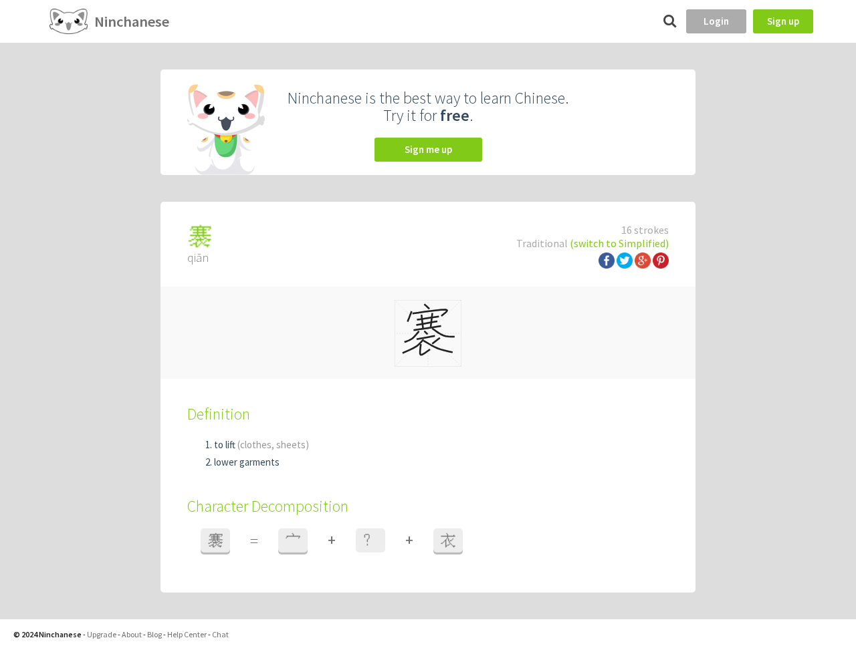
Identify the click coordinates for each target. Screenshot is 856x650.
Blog (154, 634)
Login (716, 21)
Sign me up (428, 149)
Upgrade (101, 634)
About (132, 634)
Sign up (783, 21)
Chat (220, 634)
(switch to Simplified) (619, 243)
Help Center (187, 634)
